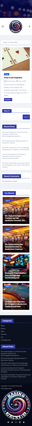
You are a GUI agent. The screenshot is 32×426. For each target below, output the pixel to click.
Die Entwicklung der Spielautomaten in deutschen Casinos (14, 246)
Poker (6, 74)
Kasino (8, 200)
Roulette (4, 334)
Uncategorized (6, 340)
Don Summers (11, 81)
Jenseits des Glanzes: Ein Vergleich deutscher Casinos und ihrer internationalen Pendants (14, 156)
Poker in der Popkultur (13, 78)
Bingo (3, 326)
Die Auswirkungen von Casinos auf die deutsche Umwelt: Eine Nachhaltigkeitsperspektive (14, 134)
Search (7, 111)
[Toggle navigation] (3, 26)
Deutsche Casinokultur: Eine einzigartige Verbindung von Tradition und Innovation (15, 149)
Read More (8, 99)
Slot (2, 337)
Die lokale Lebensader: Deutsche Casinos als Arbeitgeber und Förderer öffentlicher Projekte (16, 165)
